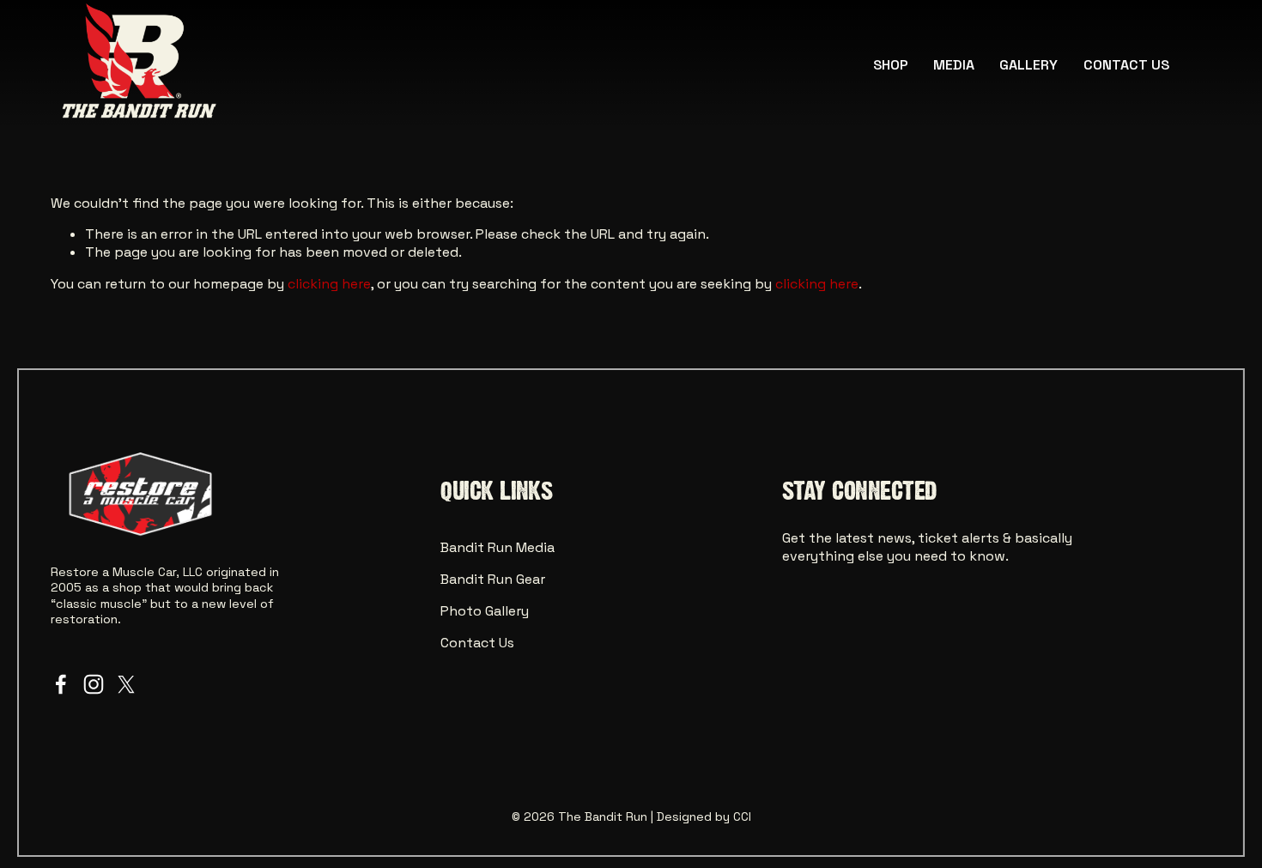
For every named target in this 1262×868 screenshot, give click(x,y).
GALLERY (1028, 65)
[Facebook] (61, 684)
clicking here (329, 284)
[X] (126, 684)
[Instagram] (93, 684)
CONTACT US (1126, 65)
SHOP (890, 65)
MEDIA (953, 65)
